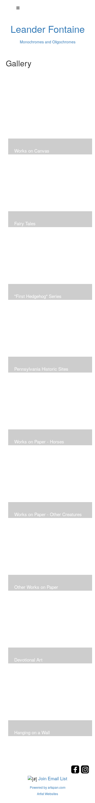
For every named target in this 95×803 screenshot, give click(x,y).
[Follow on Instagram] (85, 772)
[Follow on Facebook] (76, 772)
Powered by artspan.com (47, 787)
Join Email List (52, 778)
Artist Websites (47, 793)
